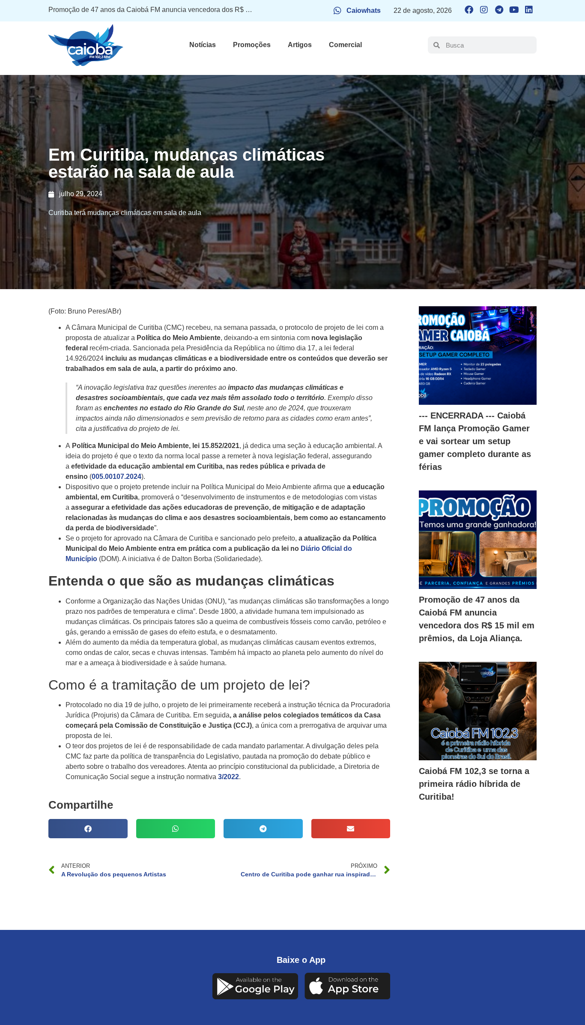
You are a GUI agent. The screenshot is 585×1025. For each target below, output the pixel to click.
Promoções (252, 44)
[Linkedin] (529, 10)
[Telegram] (499, 10)
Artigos (300, 44)
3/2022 (228, 776)
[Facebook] (469, 10)
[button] (88, 828)
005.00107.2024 (116, 476)
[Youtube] (514, 10)
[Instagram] (484, 10)
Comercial (345, 44)
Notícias (202, 44)
